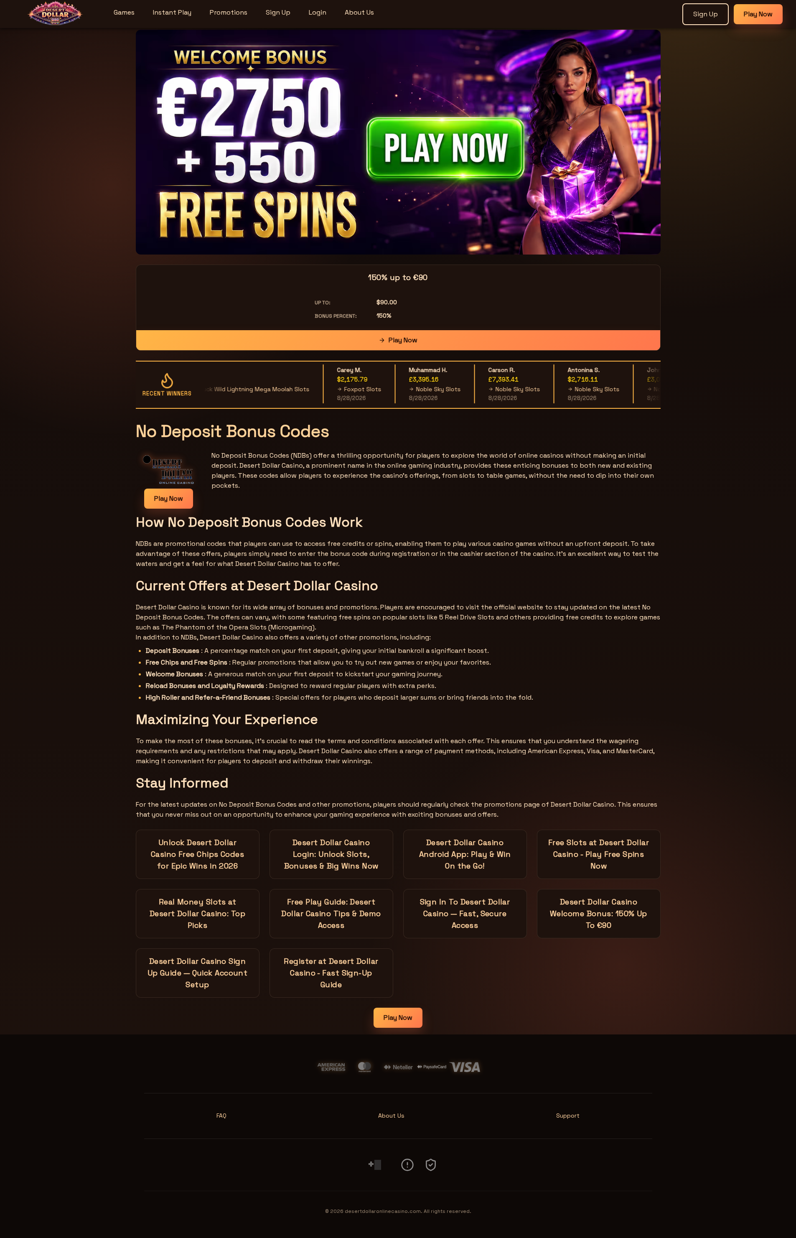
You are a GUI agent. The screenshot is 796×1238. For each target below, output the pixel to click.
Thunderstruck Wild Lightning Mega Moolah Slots (218, 389)
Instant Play (172, 12)
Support (568, 1115)
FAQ (221, 1115)
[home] (55, 22)
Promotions (228, 12)
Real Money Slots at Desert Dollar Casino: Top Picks (197, 913)
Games (124, 12)
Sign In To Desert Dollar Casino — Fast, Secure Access (465, 913)
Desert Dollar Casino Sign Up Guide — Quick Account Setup (198, 972)
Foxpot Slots (340, 389)
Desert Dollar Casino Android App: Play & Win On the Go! (465, 854)
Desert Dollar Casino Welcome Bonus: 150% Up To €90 (598, 913)
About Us (359, 12)
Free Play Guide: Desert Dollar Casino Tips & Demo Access (331, 913)
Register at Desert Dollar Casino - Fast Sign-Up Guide (331, 972)
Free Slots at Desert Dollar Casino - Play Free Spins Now (598, 854)
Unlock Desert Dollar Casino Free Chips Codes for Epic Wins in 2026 (197, 854)
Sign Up (278, 12)
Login (317, 12)
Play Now (758, 14)
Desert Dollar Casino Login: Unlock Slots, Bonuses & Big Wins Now (331, 854)
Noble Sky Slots (416, 389)
